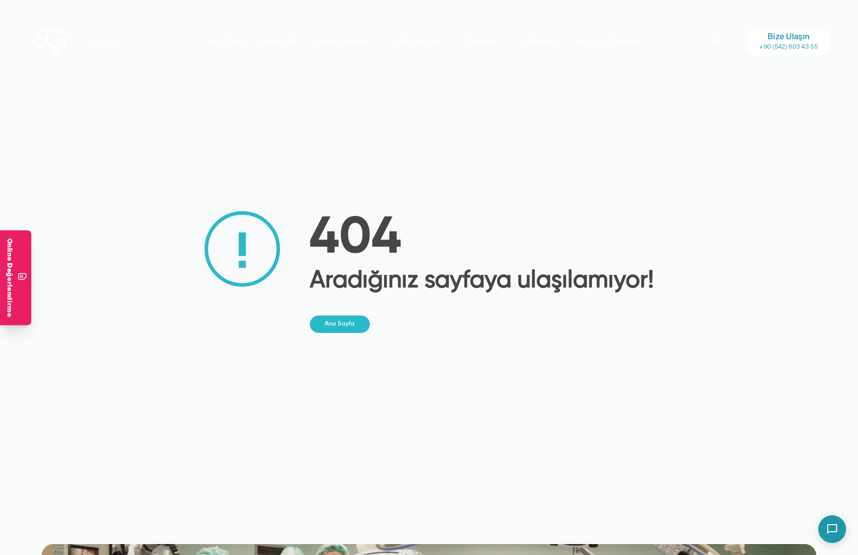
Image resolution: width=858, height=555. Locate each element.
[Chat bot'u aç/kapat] (832, 529)
